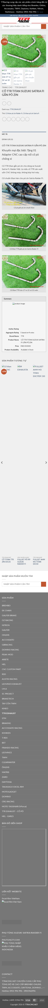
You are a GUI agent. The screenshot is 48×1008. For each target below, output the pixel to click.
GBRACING (7, 645)
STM (4, 718)
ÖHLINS (5, 767)
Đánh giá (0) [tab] (7, 139)
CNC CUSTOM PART (11, 669)
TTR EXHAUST (21, 87)
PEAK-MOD (7, 655)
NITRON (6, 625)
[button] (3, 20)
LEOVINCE (7, 753)
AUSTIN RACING (9, 679)
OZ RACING (7, 620)
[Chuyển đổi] (44, 605)
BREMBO (6, 606)
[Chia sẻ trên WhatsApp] (4, 119)
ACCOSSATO (8, 640)
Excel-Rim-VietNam (11, 899)
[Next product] (4, 103)
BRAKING (6, 723)
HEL (4, 664)
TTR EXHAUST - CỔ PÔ (13, 811)
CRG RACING (8, 802)
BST (4, 743)
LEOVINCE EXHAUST (12, 684)
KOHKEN (6, 733)
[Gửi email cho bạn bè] (18, 119)
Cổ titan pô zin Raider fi (14, 113)
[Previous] (6, 51)
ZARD (4, 777)
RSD (4, 674)
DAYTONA (7, 782)
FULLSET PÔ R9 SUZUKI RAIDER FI (23, 562)
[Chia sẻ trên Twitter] (13, 119)
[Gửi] (43, 26)
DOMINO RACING (10, 650)
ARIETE (5, 660)
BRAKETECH (8, 699)
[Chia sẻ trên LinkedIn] (27, 119)
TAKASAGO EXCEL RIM (13, 787)
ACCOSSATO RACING (12, 728)
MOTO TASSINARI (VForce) (14, 807)
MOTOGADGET (9, 792)
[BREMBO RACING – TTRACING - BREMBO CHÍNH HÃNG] (24, 20)
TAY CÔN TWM (9, 704)
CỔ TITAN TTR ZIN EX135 (8, 561)
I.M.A (4, 689)
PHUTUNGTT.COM (11, 940)
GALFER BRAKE (9, 615)
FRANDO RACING (10, 748)
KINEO (5, 709)
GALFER (5, 630)
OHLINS (5, 635)
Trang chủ (7, 87)
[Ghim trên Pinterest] (23, 119)
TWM (4, 758)
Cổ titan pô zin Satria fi (31, 113)
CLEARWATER (8, 762)
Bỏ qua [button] (40, 12)
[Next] (42, 51)
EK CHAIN (6, 611)
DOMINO (6, 797)
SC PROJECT (8, 694)
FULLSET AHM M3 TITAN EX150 (39, 562)
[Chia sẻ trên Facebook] (9, 119)
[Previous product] (9, 103)
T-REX (4, 738)
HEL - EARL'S (8, 816)
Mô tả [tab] (4, 134)
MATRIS (5, 772)
